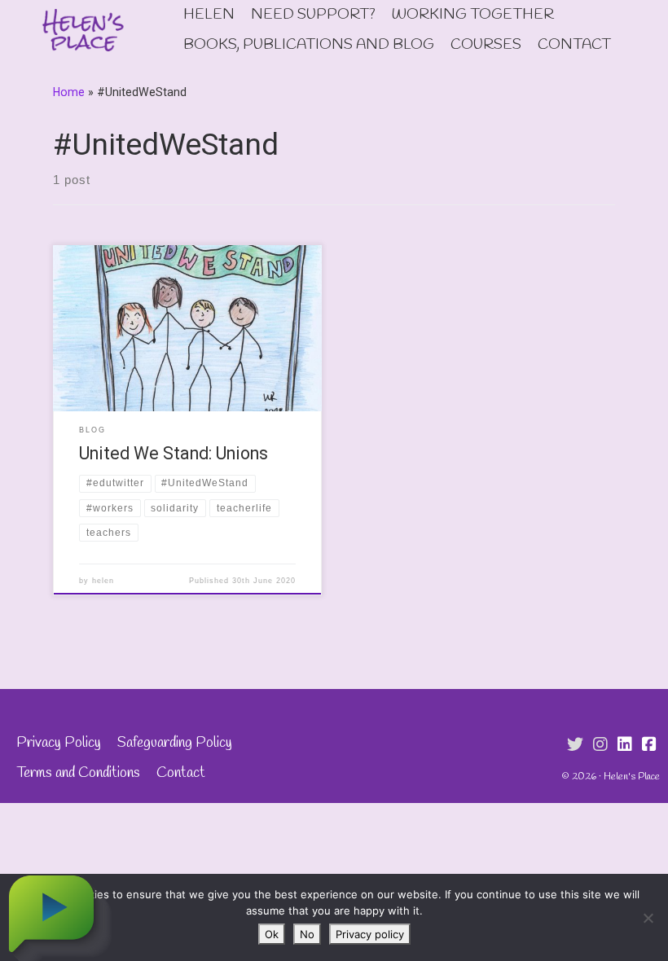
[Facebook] (649, 745)
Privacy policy (370, 934)
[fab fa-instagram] (600, 745)
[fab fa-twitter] (575, 745)
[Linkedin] (624, 745)
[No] (647, 918)
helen (103, 581)
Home (69, 92)
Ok (272, 934)
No (307, 934)
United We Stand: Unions (173, 453)
